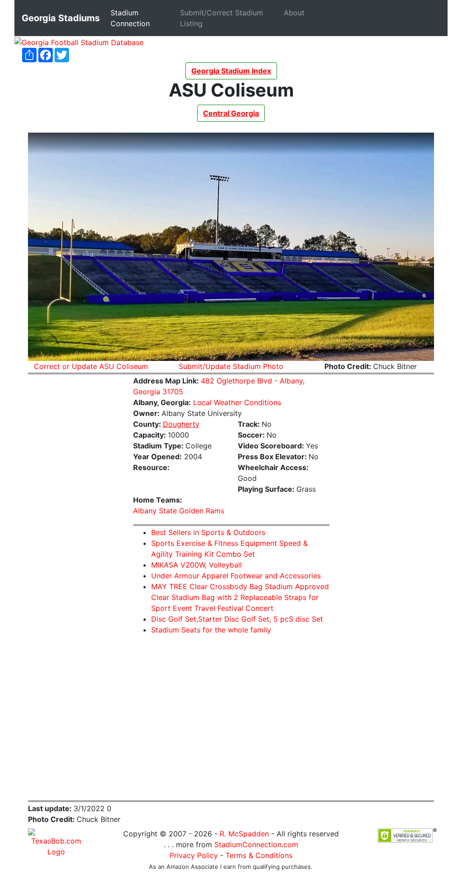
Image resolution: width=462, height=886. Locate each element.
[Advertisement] (74, 517)
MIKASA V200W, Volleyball (196, 564)
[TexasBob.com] (56, 841)
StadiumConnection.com (256, 844)
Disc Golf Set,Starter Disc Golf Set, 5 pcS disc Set (237, 618)
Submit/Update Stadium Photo (231, 366)
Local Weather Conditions (237, 402)
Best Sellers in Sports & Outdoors (208, 532)
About (296, 12)
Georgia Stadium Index (231, 70)
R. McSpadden (244, 833)
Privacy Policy (194, 855)
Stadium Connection (143, 18)
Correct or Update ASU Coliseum (91, 366)
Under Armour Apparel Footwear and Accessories (236, 575)
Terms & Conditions (259, 855)
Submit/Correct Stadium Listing (221, 18)
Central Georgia (231, 113)
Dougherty (181, 424)
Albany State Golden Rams (178, 510)
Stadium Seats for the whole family (211, 629)
